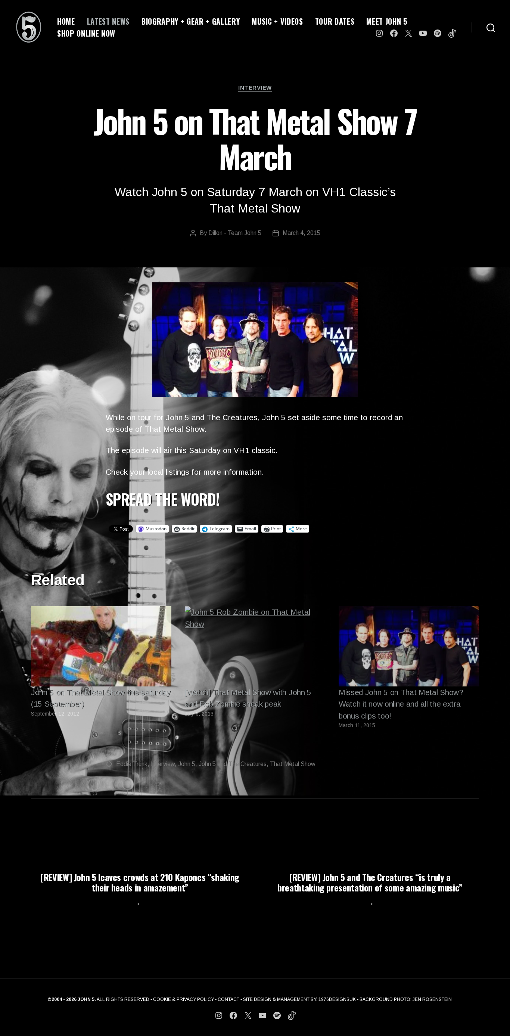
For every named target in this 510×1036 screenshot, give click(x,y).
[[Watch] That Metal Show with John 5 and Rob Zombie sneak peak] (255, 646)
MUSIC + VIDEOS (277, 21)
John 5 (186, 764)
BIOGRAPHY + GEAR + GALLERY (191, 21)
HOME (66, 21)
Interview (255, 87)
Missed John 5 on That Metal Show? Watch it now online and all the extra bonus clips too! (401, 704)
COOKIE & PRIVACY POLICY (183, 999)
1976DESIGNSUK (337, 999)
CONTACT (228, 999)
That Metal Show (292, 764)
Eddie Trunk (131, 764)
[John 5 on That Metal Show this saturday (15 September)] (101, 646)
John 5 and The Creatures (233, 764)
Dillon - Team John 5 (234, 233)
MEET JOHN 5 (386, 21)
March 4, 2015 (301, 233)
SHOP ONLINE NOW (86, 33)
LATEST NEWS (108, 21)
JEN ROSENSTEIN (432, 999)
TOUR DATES (335, 21)
